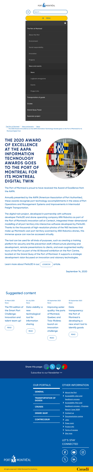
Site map (68, 433)
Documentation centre (74, 416)
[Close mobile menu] (65, 23)
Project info (69, 427)
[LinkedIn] (74, 459)
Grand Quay (41, 413)
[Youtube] (74, 452)
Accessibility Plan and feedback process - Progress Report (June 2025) (76, 406)
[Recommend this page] (64, 366)
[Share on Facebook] (46, 366)
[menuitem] (46, 28)
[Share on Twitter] (52, 366)
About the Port (71, 392)
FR (28, 12)
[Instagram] (83, 452)
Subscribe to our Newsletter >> (46, 372)
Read (9, 328)
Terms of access (71, 430)
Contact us (69, 413)
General (39, 391)
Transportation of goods (45, 399)
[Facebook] (65, 452)
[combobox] (50, 12)
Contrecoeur (42, 419)
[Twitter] (65, 459)
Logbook (46, 264)
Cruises (39, 406)
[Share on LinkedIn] (58, 366)
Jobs (67, 420)
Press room (69, 423)
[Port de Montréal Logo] (46, 5)
